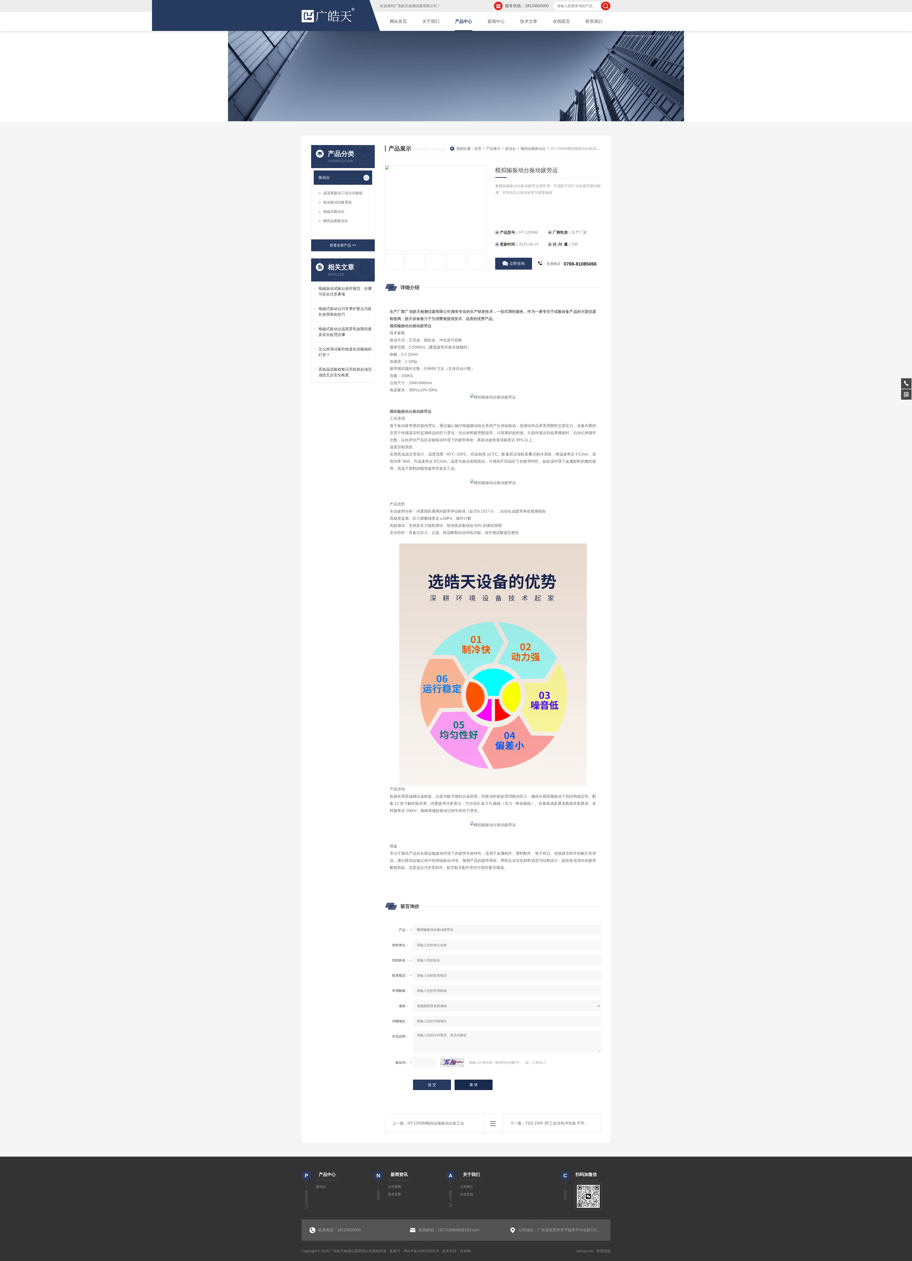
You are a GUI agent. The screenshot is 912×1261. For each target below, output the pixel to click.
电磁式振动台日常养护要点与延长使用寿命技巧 (345, 311)
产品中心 (463, 21)
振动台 (324, 177)
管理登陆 (603, 1251)
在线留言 (561, 21)
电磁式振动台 (334, 211)
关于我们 (430, 21)
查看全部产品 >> (343, 245)
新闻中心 (496, 21)
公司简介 (466, 1186)
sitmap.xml (584, 1251)
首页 (477, 148)
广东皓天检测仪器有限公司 (415, 6)
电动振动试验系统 (337, 202)
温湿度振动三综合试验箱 (342, 193)
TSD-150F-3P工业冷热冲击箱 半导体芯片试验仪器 (568, 1123)
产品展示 (493, 148)
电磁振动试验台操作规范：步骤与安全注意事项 (345, 291)
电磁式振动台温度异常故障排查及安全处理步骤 (345, 332)
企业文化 (466, 1194)
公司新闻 (394, 1186)
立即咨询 (517, 264)
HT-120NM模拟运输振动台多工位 (436, 1123)
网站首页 (398, 21)
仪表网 (465, 1251)
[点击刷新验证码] (452, 1062)
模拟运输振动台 (335, 221)
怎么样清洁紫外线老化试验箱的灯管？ (345, 352)
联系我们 (594, 21)
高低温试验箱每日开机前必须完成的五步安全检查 (345, 372)
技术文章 (528, 21)
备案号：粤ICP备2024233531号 (414, 1251)
